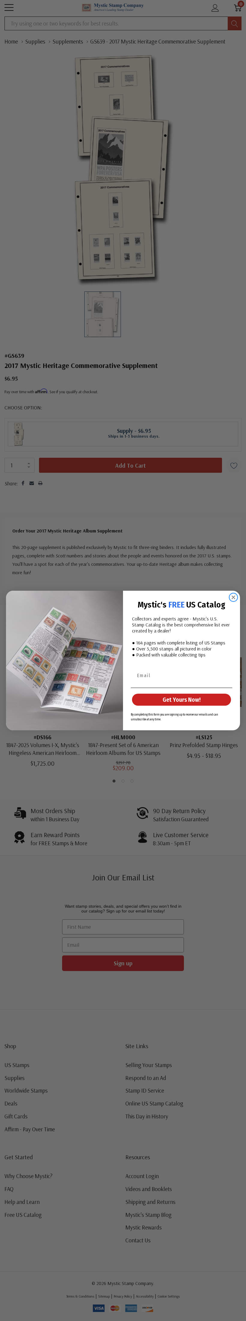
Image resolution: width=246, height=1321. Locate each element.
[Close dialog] (233, 597)
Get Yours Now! (182, 699)
